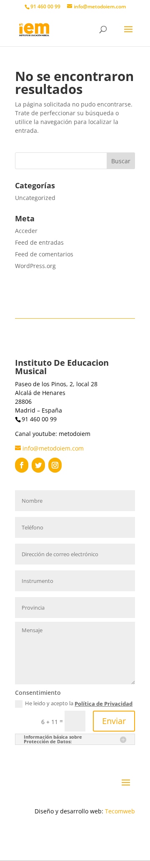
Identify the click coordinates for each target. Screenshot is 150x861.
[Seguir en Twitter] (38, 465)
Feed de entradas (39, 242)
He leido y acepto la (78, 703)
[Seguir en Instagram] (55, 465)
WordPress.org (35, 266)
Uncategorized (35, 198)
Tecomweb (120, 811)
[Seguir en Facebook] (21, 465)
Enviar (114, 721)
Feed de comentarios (44, 254)
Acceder (26, 231)
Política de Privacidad (103, 703)
